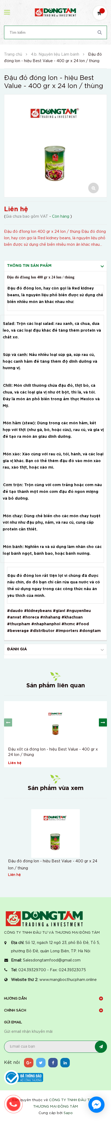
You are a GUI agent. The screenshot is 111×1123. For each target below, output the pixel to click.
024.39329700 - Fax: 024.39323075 (52, 970)
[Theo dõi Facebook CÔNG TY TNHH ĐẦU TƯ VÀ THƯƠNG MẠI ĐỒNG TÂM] (53, 1062)
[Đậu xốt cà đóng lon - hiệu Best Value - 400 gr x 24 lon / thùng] (55, 722)
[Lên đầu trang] (97, 1081)
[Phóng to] (93, 188)
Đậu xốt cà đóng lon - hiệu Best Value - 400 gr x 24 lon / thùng (53, 752)
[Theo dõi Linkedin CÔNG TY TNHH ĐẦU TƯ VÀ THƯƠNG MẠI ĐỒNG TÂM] (65, 1062)
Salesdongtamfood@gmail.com (52, 960)
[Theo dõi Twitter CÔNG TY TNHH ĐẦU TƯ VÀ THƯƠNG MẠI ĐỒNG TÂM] (41, 1062)
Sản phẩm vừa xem (56, 788)
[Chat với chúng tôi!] (96, 1105)
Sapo (68, 1113)
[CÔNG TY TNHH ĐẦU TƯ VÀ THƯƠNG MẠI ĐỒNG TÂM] (44, 918)
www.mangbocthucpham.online (68, 979)
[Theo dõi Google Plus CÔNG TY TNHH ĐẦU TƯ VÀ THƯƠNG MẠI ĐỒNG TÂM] (28, 1062)
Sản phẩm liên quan (55, 685)
